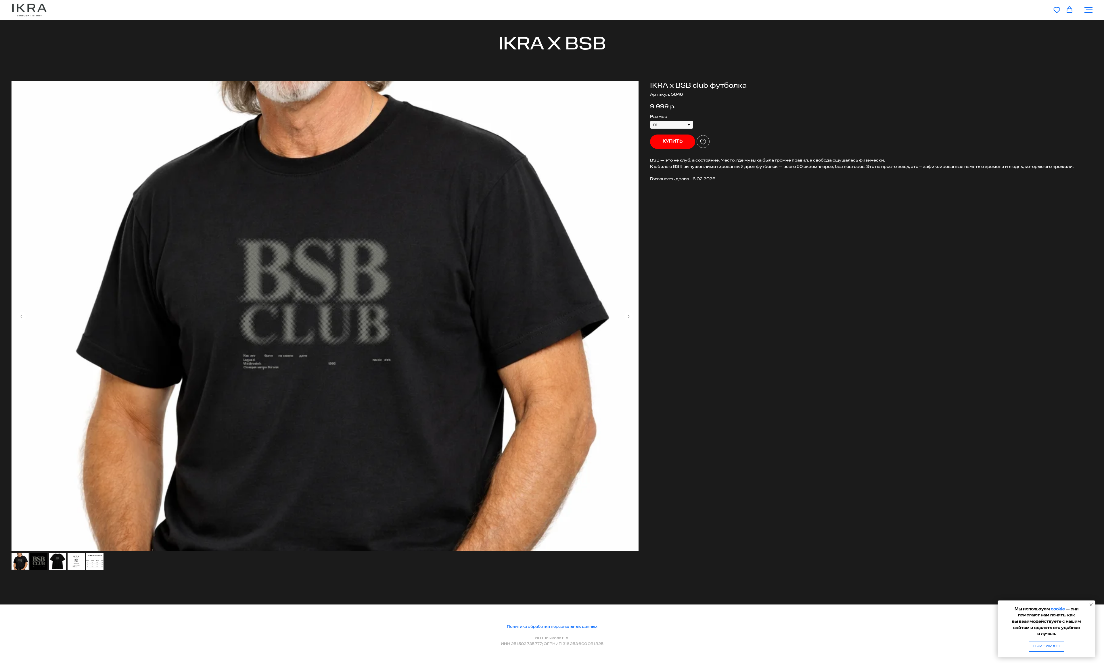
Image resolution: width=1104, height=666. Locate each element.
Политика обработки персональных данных (552, 627)
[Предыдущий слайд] (21, 316)
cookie (1058, 609)
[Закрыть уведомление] (1091, 605)
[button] (1056, 9)
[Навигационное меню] (1088, 10)
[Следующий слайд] (628, 316)
